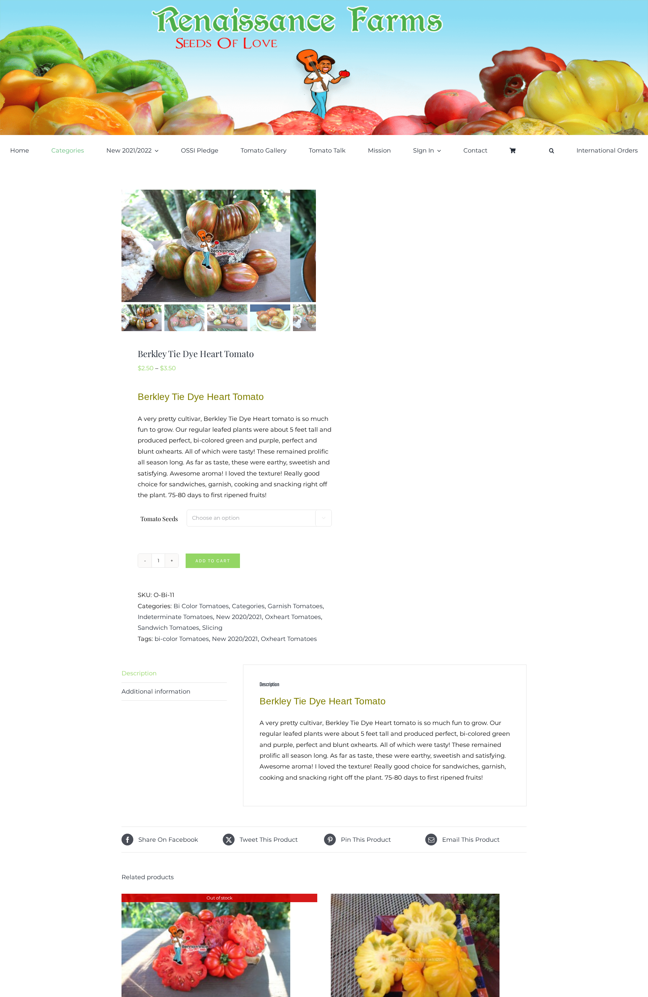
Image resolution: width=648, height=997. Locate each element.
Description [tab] (139, 673)
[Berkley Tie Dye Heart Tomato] (206, 246)
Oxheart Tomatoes (293, 617)
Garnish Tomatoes (295, 606)
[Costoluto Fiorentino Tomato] (206, 899)
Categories (248, 606)
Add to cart (212, 561)
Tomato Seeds (159, 519)
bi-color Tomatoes (182, 639)
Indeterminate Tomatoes (175, 617)
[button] (551, 150)
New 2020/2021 (239, 617)
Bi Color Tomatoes (201, 606)
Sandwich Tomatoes (168, 627)
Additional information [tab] (156, 691)
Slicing (212, 627)
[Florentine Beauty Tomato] (415, 899)
